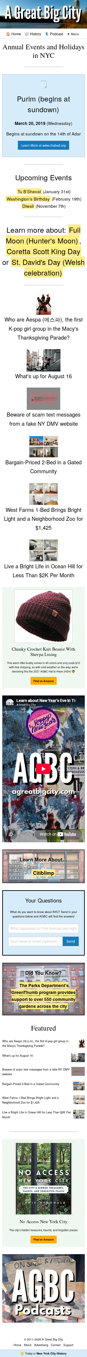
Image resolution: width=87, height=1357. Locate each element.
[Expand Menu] (73, 34)
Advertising (41, 1345)
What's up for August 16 (17, 1055)
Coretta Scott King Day (43, 251)
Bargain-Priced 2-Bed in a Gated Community (30, 1084)
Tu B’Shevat (29, 191)
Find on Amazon (43, 681)
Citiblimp (43, 872)
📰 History (33, 33)
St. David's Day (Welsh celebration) (48, 267)
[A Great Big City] (43, 14)
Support (68, 1345)
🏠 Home (13, 33)
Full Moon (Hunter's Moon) (43, 234)
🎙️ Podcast (54, 33)
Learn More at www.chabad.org (43, 145)
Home (17, 1345)
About (27, 1345)
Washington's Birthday (28, 199)
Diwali (28, 206)
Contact (56, 1345)
